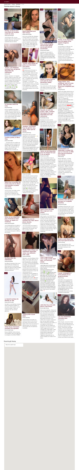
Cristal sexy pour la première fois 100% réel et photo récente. (31, 220)
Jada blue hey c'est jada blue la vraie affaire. (47, 305)
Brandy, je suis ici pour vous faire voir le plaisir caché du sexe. (12, 32)
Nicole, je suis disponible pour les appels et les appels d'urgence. (65, 41)
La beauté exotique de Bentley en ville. (11, 299)
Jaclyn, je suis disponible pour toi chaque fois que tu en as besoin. (47, 152)
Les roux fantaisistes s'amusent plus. (64, 317)
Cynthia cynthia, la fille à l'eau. (12, 138)
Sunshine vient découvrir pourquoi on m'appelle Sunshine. (65, 201)
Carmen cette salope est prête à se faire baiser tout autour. (30, 65)
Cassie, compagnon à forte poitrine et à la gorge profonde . (64, 274)
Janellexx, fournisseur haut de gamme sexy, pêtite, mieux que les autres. (29, 129)
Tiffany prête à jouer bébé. (29, 315)
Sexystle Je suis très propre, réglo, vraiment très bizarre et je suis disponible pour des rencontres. (47, 113)
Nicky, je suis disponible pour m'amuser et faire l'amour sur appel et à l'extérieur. (12, 219)
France (13, 4)
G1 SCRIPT (6, 1)
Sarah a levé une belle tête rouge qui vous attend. (47, 211)
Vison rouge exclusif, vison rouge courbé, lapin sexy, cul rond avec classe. (48, 259)
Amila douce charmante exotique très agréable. (12, 327)
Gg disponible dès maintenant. (10, 258)
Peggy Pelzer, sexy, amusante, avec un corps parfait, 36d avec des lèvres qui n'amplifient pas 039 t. (66, 85)
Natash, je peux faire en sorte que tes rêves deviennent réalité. (47, 80)
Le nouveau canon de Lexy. (11, 105)
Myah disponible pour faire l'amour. (29, 32)
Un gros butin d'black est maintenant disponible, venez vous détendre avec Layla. (30, 252)
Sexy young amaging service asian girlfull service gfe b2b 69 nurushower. (46, 46)
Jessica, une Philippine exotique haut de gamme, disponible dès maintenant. (12, 70)
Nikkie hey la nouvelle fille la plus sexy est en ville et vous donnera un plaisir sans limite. (13, 184)
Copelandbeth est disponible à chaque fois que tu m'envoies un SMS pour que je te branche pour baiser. (66, 152)
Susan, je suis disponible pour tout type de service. (66, 239)
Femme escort (7, 4)
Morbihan (18, 4)
